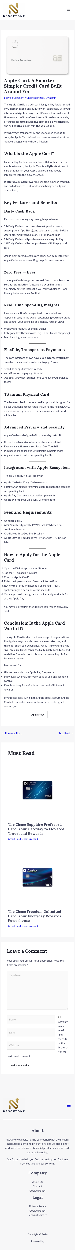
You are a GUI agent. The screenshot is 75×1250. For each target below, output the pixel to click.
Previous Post (12, 733)
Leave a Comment (14, 97)
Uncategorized (35, 97)
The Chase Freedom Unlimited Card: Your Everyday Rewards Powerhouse (34, 916)
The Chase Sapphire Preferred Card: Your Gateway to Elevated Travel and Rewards (36, 829)
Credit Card (14, 838)
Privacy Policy (37, 1206)
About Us (37, 1181)
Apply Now (37, 714)
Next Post (65, 733)
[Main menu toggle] (68, 10)
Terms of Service (37, 1214)
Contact (37, 1186)
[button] (68, 1105)
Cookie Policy (37, 1190)
